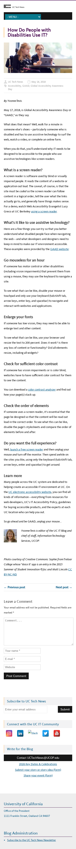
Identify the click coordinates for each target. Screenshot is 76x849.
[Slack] (33, 733)
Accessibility (14, 85)
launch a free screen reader (26, 449)
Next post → (64, 587)
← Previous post (14, 587)
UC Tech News (15, 81)
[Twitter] (45, 733)
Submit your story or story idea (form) (38, 770)
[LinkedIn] (20, 733)
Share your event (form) (38, 775)
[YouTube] (57, 733)
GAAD (25, 85)
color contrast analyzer (42, 389)
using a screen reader (44, 211)
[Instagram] (9, 733)
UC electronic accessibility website (29, 492)
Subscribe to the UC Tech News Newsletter (31, 840)
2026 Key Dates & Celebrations (38, 764)
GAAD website (59, 249)
